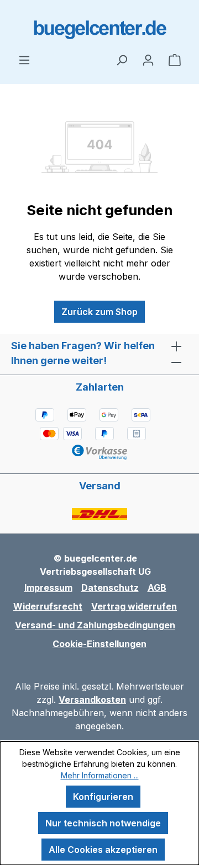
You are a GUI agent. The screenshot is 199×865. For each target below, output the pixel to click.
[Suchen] (121, 60)
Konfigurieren (103, 796)
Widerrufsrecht (47, 606)
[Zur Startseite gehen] (99, 26)
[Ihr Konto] (148, 60)
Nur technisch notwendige (103, 823)
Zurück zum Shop (99, 311)
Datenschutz (110, 587)
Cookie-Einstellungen (99, 643)
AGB (157, 587)
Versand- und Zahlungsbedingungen (95, 625)
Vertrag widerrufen (134, 606)
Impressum (48, 587)
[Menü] (24, 60)
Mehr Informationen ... (100, 775)
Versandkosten (92, 699)
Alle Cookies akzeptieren (103, 849)
